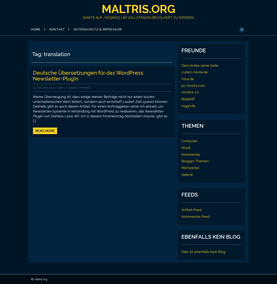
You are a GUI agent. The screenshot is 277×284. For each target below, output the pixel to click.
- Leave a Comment (78, 87)
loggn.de (188, 106)
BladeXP (188, 99)
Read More (45, 131)
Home (36, 29)
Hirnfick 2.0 (190, 92)
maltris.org (138, 9)
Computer (189, 141)
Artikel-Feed (191, 210)
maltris (61, 87)
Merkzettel (190, 168)
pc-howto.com (193, 86)
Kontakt (57, 29)
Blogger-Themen (195, 161)
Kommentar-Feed (195, 217)
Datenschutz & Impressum (98, 29)
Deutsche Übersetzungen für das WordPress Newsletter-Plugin (88, 76)
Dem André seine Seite (199, 66)
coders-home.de (194, 72)
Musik (186, 148)
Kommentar (190, 154)
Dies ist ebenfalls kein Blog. (203, 252)
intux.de (187, 79)
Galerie (187, 175)
